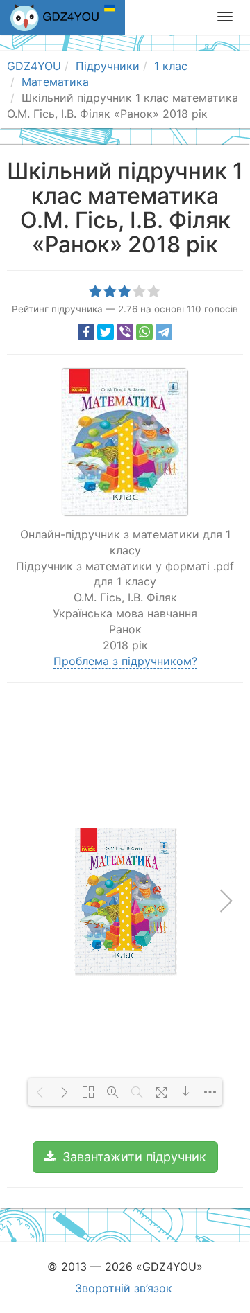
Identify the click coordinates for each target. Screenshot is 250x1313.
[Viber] (125, 332)
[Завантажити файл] (186, 1092)
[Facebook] (86, 332)
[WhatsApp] (144, 332)
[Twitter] (105, 332)
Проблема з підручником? (125, 661)
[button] (125, 1157)
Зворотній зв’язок (123, 1288)
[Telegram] (164, 332)
